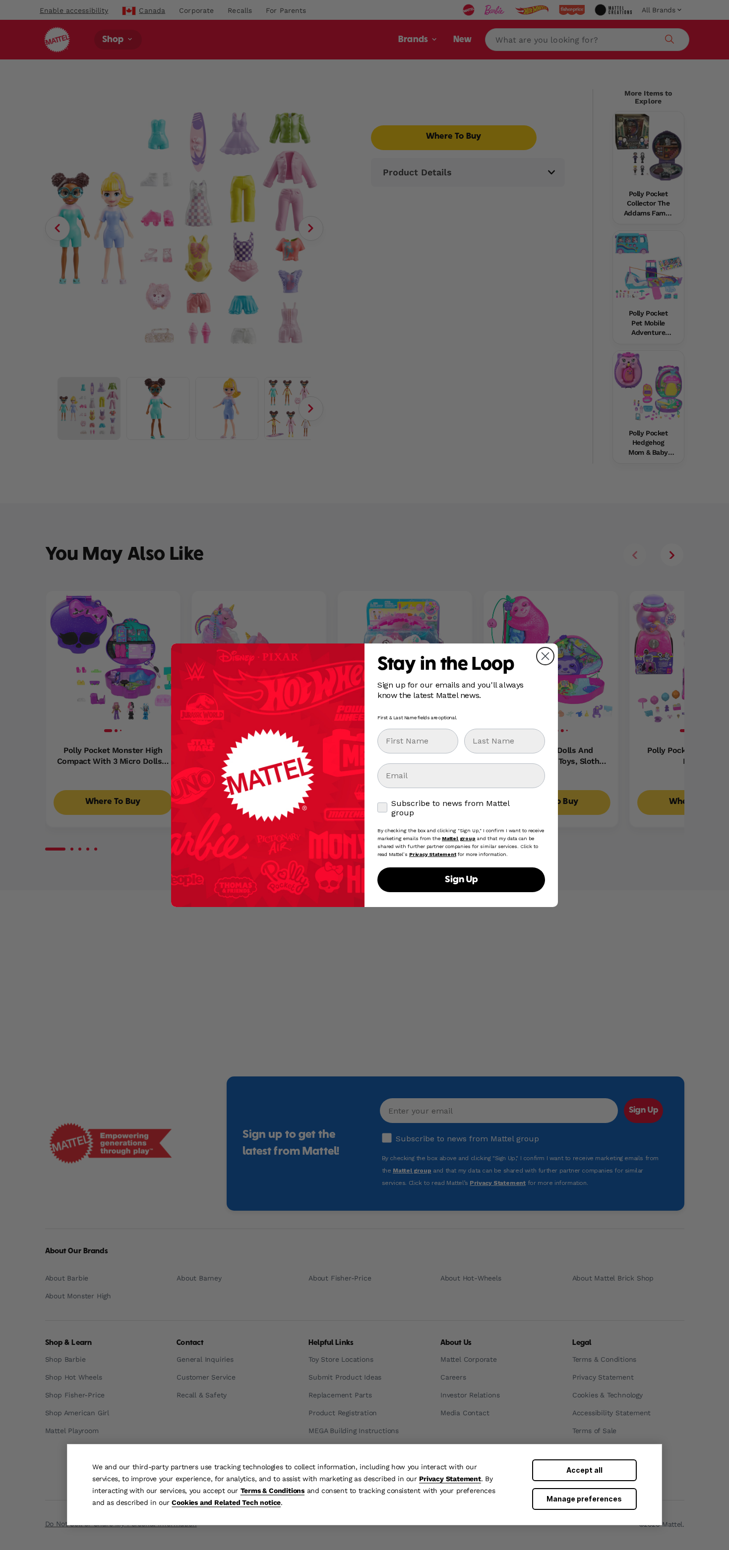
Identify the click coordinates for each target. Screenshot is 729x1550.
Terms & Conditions (272, 1491)
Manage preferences (584, 1499)
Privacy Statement (450, 1479)
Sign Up (461, 879)
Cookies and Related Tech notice (226, 1502)
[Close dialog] (545, 656)
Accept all (584, 1470)
